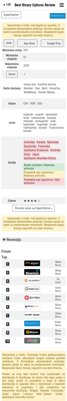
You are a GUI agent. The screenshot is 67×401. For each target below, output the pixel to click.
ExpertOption (11, 14)
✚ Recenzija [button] (11, 239)
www (9, 43)
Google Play (53, 43)
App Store (29, 43)
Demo (12, 74)
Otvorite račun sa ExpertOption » (33, 208)
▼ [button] (7, 5)
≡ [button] (61, 5)
